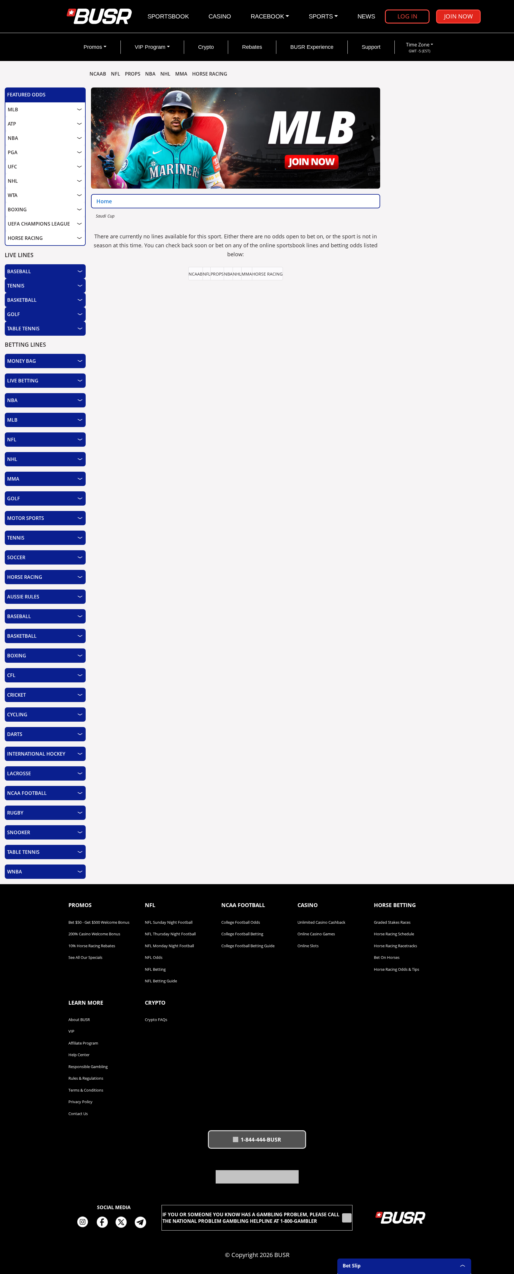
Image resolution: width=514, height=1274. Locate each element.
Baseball (19, 271)
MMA (181, 74)
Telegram (142, 1222)
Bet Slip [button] (352, 1265)
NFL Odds (153, 957)
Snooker (18, 832)
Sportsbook (168, 16)
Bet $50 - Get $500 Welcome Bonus (98, 922)
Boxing (17, 209)
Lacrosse (19, 773)
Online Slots (308, 945)
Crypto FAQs (156, 1019)
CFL (11, 675)
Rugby (15, 812)
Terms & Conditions (85, 1090)
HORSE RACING (209, 74)
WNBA (14, 871)
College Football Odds (240, 922)
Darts (14, 734)
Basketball (22, 300)
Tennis (15, 285)
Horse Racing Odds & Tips (396, 969)
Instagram (84, 1222)
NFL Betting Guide (161, 981)
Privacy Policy (80, 1101)
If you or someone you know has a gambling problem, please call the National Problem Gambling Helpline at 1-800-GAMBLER (250, 1217)
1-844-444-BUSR (261, 1139)
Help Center (79, 1054)
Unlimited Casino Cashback (321, 922)
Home (104, 201)
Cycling (17, 714)
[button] (98, 138)
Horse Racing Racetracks (395, 945)
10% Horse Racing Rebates (91, 945)
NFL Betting (155, 969)
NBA (150, 74)
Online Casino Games (316, 934)
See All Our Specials (85, 957)
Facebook (104, 1222)
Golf (13, 314)
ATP (12, 124)
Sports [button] (321, 16)
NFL (115, 74)
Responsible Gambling (88, 1066)
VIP (71, 1031)
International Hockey (36, 754)
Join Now (458, 16)
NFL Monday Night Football (169, 945)
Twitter (123, 1222)
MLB (13, 109)
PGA (13, 152)
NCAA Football (27, 793)
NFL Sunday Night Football (168, 922)
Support (371, 47)
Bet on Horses (386, 957)
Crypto (206, 47)
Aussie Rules (23, 596)
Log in (407, 16)
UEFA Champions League (39, 224)
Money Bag (21, 361)
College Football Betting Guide (248, 945)
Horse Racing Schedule (394, 934)
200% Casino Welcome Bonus (94, 934)
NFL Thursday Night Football (170, 934)
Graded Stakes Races (392, 922)
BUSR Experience (311, 47)
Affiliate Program (83, 1043)
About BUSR (79, 1019)
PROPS (132, 74)
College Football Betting (242, 934)
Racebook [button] (267, 16)
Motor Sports (25, 518)
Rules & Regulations (85, 1078)
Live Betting (22, 380)
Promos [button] (93, 47)
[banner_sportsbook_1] (235, 137)
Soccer (16, 557)
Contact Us (78, 1113)
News (366, 16)
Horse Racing (25, 238)
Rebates (252, 47)
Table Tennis (23, 328)
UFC (12, 166)
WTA (13, 195)
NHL (165, 74)
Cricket (16, 695)
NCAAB (98, 74)
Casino (220, 16)
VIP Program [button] (150, 47)
